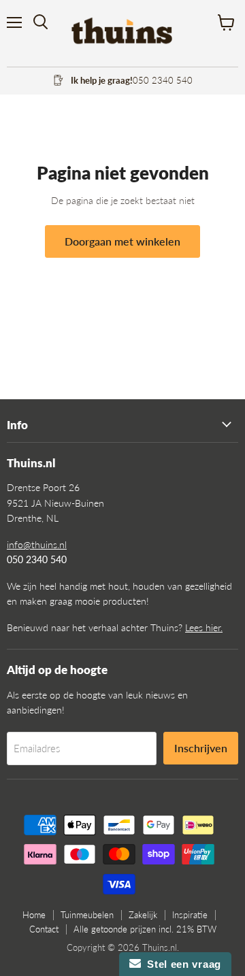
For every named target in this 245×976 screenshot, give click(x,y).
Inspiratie (190, 914)
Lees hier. (204, 627)
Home (34, 914)
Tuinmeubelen (87, 914)
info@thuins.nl (37, 544)
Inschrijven (200, 747)
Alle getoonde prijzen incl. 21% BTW (145, 929)
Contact (44, 929)
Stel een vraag (181, 964)
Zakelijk (143, 914)
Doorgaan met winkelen (122, 241)
